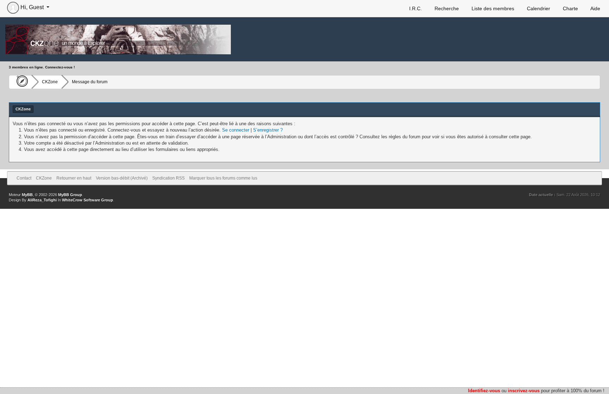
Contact (24, 178)
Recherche (446, 8)
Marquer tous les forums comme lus (223, 178)
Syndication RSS (168, 178)
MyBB (27, 195)
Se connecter (235, 130)
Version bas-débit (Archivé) (122, 178)
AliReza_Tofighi (42, 200)
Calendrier (537, 8)
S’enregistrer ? (268, 130)
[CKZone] (20, 81)
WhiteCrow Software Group (87, 200)
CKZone (50, 81)
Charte (569, 8)
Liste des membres (492, 8)
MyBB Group (70, 195)
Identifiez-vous (484, 390)
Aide (594, 8)
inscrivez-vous (524, 390)
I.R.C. (415, 8)
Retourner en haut (73, 178)
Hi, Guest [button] (32, 7)
